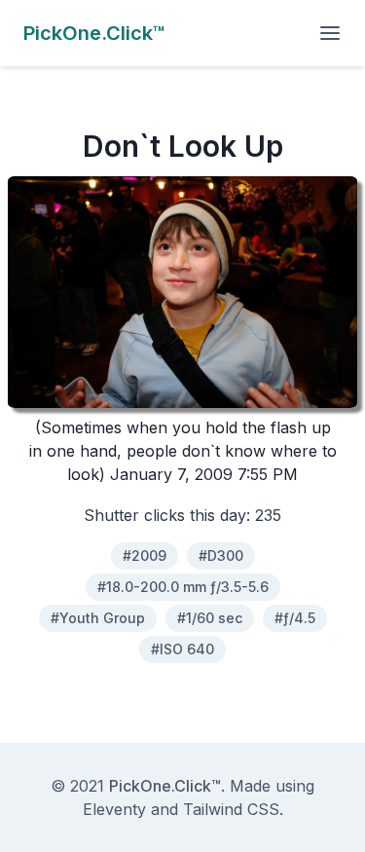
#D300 (221, 555)
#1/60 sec (209, 618)
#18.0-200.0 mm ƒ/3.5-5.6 (183, 586)
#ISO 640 (182, 649)
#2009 (144, 555)
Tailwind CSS (231, 809)
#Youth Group (98, 618)
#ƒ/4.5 (294, 618)
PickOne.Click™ (165, 786)
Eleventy (114, 809)
